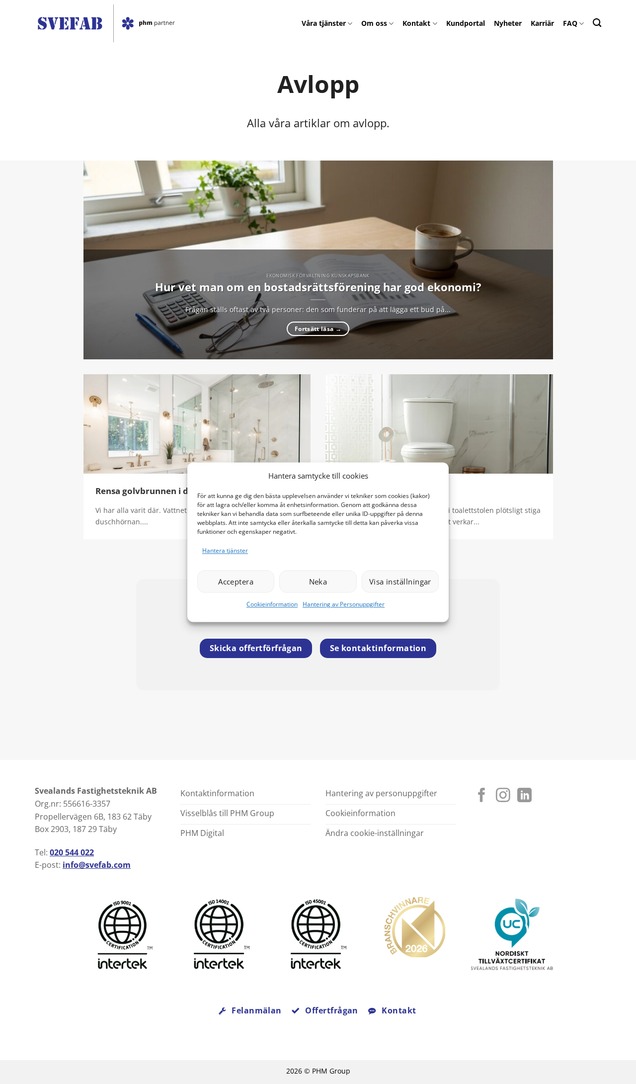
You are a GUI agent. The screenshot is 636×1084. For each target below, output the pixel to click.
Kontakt (416, 23)
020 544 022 (72, 852)
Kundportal (465, 23)
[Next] (531, 260)
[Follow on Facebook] (482, 796)
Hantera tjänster (225, 550)
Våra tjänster (324, 23)
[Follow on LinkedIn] (524, 796)
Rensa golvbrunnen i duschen (156, 491)
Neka (318, 581)
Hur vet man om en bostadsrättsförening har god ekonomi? (318, 287)
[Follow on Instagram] (503, 796)
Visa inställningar (400, 581)
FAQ (570, 23)
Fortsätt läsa (318, 329)
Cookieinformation (272, 604)
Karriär (542, 23)
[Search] (597, 22)
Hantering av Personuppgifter (344, 604)
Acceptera (235, 581)
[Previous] (105, 260)
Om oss (374, 23)
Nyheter (508, 23)
